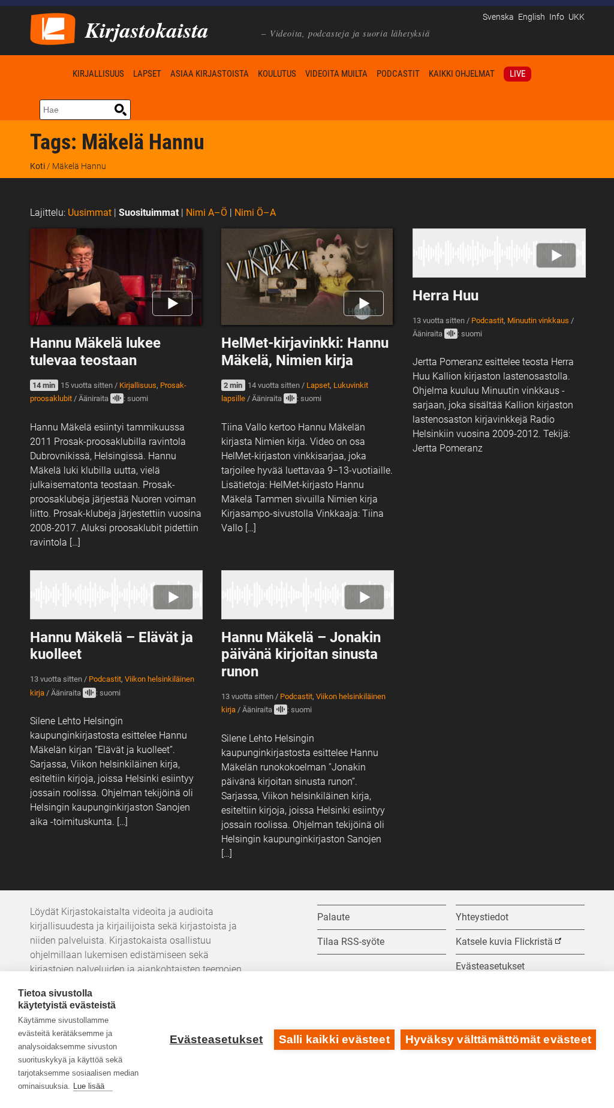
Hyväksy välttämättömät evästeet (498, 1039)
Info (556, 17)
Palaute (333, 917)
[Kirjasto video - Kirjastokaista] (53, 28)
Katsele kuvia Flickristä (504, 941)
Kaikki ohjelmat (462, 73)
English (531, 17)
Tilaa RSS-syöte (350, 941)
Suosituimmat (149, 212)
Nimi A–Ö (206, 212)
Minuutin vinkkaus (538, 320)
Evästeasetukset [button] (490, 966)
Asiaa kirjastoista (209, 73)
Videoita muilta (336, 73)
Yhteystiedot (482, 917)
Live (517, 73)
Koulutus (277, 73)
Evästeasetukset (216, 1039)
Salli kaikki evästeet (334, 1039)
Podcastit (398, 73)
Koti (49, 73)
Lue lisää (88, 1086)
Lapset (147, 73)
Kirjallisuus (98, 73)
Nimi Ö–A (255, 212)
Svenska (498, 17)
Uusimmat (90, 212)
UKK (576, 17)
